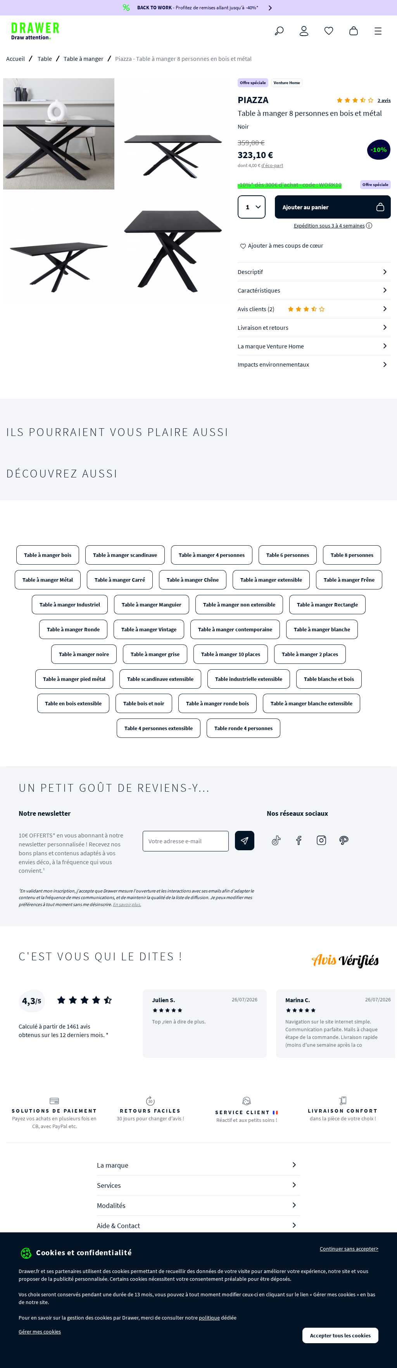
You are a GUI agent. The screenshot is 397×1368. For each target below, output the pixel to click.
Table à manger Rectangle (327, 604)
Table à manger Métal (47, 579)
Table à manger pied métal (74, 678)
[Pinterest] (344, 840)
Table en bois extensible (73, 703)
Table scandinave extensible (160, 678)
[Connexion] (304, 31)
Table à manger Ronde (73, 629)
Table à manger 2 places (310, 654)
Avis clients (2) (256, 309)
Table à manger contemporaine (235, 629)
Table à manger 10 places (230, 654)
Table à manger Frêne (349, 579)
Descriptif (250, 272)
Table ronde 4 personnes (243, 728)
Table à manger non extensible (239, 604)
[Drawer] (35, 31)
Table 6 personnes (287, 554)
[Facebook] (299, 840)
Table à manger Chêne (193, 579)
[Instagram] (321, 840)
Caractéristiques (259, 290)
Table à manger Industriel (70, 604)
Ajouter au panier (305, 207)
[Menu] (378, 30)
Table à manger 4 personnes (212, 554)
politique (209, 1317)
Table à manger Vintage (148, 629)
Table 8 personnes (352, 554)
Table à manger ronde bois (217, 703)
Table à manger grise (155, 654)
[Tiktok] (276, 840)
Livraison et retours (263, 327)
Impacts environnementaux (273, 364)
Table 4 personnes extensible (158, 728)
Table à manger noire (84, 654)
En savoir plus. (127, 904)
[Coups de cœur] (328, 30)
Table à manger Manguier (151, 604)
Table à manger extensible (271, 579)
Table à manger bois (47, 554)
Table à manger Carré (120, 579)
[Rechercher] (279, 31)
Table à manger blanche (322, 629)
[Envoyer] (244, 840)
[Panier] (353, 30)
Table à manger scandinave (125, 554)
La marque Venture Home (271, 346)
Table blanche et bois (329, 678)
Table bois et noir (143, 703)
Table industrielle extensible (248, 678)
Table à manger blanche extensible (311, 703)
